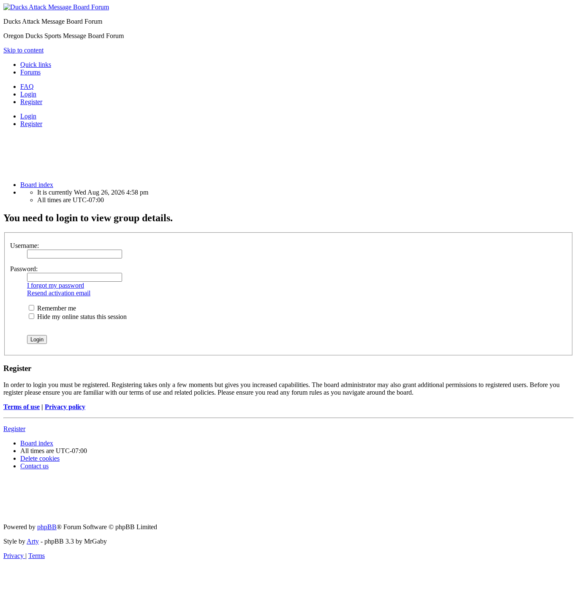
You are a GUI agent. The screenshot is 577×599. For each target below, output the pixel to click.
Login (28, 116)
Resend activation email (58, 293)
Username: (24, 245)
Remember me (55, 308)
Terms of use (21, 406)
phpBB (47, 526)
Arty (33, 541)
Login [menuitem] (28, 94)
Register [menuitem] (31, 101)
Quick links (35, 64)
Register (31, 123)
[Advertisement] (203, 154)
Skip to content (23, 50)
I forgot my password (55, 285)
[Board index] (56, 7)
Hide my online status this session (81, 316)
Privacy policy (65, 406)
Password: (24, 268)
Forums (30, 72)
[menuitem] (27, 86)
